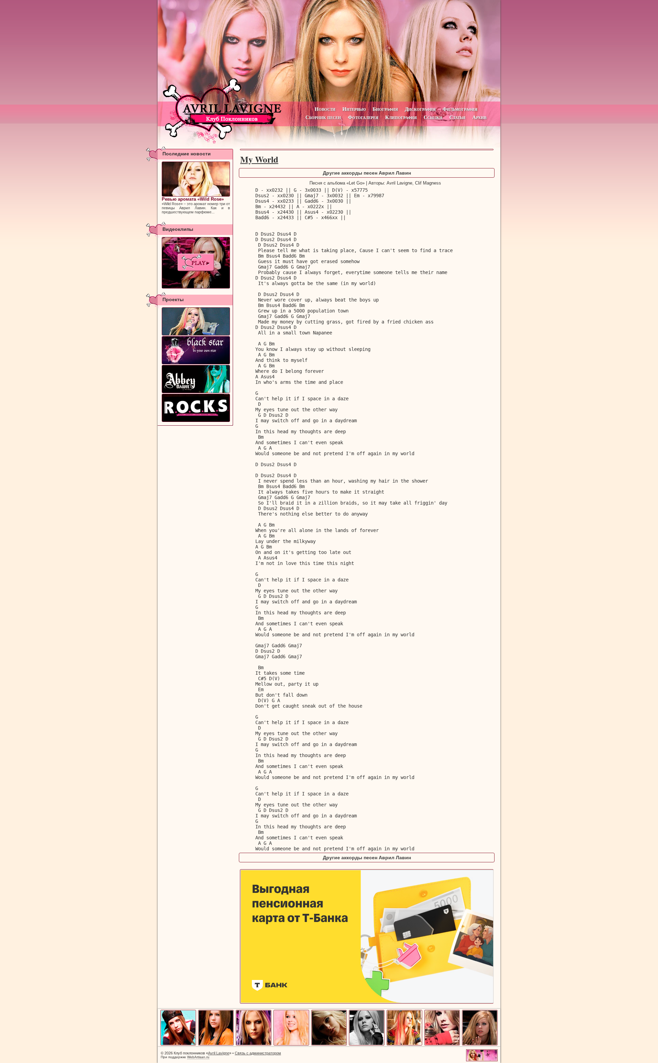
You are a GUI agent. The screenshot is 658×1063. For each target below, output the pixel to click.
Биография (385, 109)
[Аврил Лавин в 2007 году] (367, 1044)
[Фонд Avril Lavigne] (196, 408)
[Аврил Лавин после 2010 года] (480, 1044)
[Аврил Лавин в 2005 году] (291, 1044)
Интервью (354, 109)
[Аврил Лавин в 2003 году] (216, 1044)
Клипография (401, 117)
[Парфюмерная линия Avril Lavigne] (196, 350)
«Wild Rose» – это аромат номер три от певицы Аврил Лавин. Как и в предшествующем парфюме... (196, 205)
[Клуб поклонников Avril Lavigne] (329, 51)
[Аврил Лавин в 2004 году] (253, 1044)
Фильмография (459, 109)
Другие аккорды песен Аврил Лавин (367, 173)
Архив (479, 117)
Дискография (420, 109)
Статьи (457, 117)
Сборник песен (323, 117)
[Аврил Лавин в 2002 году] (178, 1044)
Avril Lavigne (218, 1053)
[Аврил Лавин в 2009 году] (442, 1044)
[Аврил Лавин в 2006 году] (329, 1044)
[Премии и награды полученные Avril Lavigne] (196, 321)
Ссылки (433, 117)
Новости (325, 109)
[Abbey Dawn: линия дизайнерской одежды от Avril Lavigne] (196, 379)
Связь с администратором (258, 1053)
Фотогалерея (363, 117)
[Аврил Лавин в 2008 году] (404, 1044)
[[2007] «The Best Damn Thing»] (196, 262)
